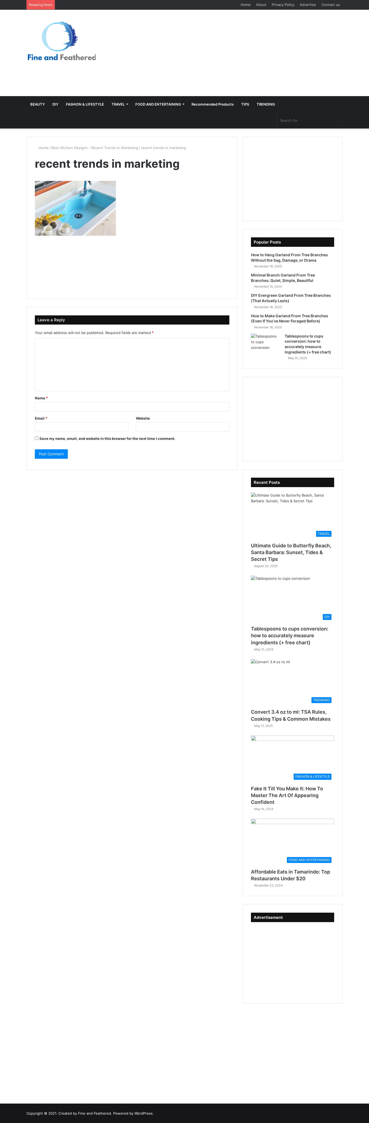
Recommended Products (213, 104)
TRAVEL (118, 104)
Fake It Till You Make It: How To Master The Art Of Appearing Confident (287, 795)
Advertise (308, 4)
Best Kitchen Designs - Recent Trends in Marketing (95, 148)
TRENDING (266, 104)
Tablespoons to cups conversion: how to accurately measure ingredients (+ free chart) (289, 635)
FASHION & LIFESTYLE (85, 104)
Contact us (330, 4)
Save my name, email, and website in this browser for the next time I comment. (107, 438)
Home (246, 4)
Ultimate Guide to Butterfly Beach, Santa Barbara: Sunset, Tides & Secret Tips (291, 552)
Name (41, 398)
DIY (55, 104)
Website (143, 418)
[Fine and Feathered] (61, 40)
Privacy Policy (283, 4)
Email (41, 418)
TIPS (245, 104)
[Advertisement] (239, 53)
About (261, 4)
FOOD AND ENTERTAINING (158, 104)
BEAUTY (37, 104)
